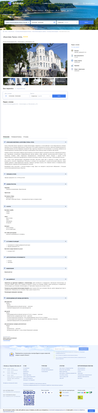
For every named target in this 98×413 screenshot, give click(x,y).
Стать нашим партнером (29, 376)
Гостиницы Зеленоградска (52, 31)
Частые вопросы (45, 368)
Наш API (62, 378)
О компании (26, 368)
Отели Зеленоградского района (39, 31)
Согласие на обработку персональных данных (34, 383)
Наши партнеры (27, 375)
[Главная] (3, 31)
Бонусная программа (65, 369)
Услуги (79, 371)
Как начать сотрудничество (66, 368)
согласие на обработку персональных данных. (68, 355)
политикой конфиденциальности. (57, 410)
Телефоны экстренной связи (10, 383)
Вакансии (25, 373)
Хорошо (91, 411)
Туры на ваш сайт (64, 376)
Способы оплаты (64, 375)
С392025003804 (6, 340)
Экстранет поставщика (29, 380)
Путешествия (50, 10)
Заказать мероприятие (83, 376)
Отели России (11, 31)
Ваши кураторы (63, 371)
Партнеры (80, 373)
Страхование (44, 371)
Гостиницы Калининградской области (23, 31)
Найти (86, 22)
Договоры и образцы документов (68, 373)
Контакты (80, 378)
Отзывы (25, 369)
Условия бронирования (47, 369)
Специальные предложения (85, 375)
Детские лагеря (62, 10)
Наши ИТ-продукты (28, 378)
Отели (6, 31)
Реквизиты (26, 371)
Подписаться (83, 349)
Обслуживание (81, 368)
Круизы (71, 10)
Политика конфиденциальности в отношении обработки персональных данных (43, 385)
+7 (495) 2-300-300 (48, 3)
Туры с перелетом (38, 10)
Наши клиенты (81, 369)
